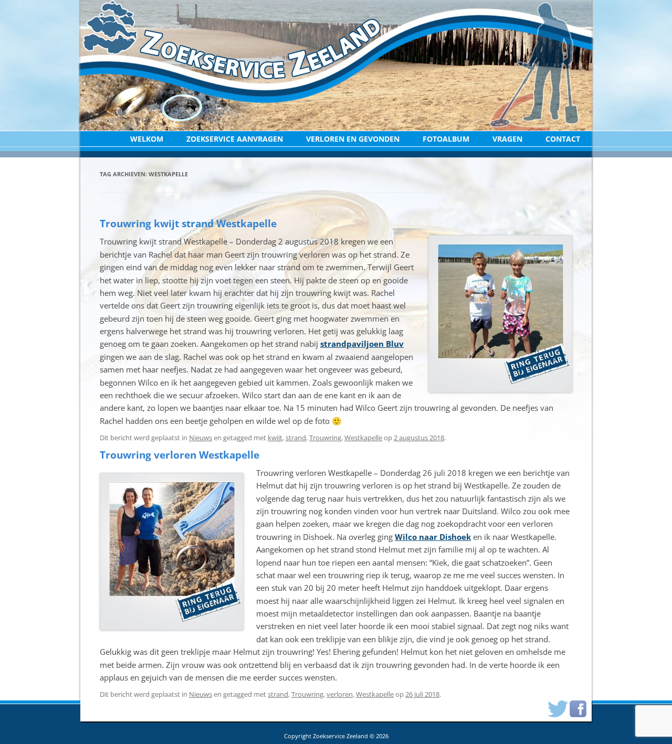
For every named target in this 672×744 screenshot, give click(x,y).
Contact (562, 139)
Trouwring (325, 437)
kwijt (275, 437)
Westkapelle (363, 437)
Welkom (146, 139)
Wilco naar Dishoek (433, 537)
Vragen (507, 139)
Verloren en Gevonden (353, 139)
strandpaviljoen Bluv (362, 343)
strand (296, 437)
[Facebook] (578, 706)
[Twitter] (558, 706)
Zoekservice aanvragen (234, 139)
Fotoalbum (446, 139)
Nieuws (200, 437)
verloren (340, 694)
